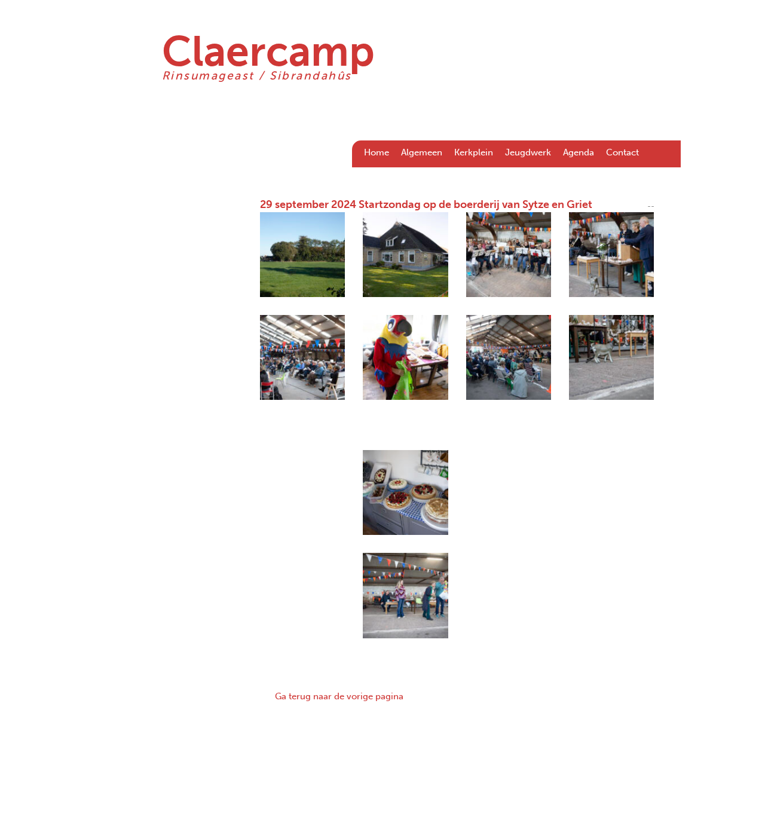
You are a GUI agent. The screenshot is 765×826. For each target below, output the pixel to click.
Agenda (578, 152)
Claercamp (268, 51)
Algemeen (421, 152)
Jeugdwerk (528, 152)
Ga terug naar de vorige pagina (339, 696)
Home (376, 152)
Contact (622, 152)
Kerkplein (473, 152)
